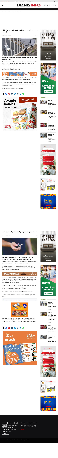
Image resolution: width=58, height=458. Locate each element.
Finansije (21, 9)
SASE (7, 431)
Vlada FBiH (5, 423)
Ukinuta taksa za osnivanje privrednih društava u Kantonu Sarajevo (52, 137)
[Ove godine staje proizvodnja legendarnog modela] (19, 246)
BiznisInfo (5, 35)
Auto (42, 9)
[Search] (54, 1)
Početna (10, 9)
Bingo (16, 423)
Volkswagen (9, 427)
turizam (9, 425)
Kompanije (33, 9)
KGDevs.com (29, 439)
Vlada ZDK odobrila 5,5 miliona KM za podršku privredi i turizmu (52, 103)
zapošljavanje (11, 423)
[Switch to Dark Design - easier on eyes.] (55, 1)
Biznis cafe (47, 9)
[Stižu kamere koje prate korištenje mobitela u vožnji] (19, 47)
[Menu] (2, 5)
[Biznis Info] (29, 5)
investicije (14, 425)
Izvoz (15, 429)
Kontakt (22, 429)
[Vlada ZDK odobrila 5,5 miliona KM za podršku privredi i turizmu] (43, 102)
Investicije (27, 9)
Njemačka (4, 427)
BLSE (12, 427)
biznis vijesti (6, 429)
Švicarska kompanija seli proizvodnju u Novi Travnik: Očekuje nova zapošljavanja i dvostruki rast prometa (52, 115)
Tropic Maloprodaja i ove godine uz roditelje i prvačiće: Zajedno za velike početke (22, 1)
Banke (38, 9)
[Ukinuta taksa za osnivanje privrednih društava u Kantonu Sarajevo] (43, 135)
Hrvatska (11, 429)
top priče (4, 425)
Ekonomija (15, 9)
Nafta (10, 431)
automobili (6, 433)
